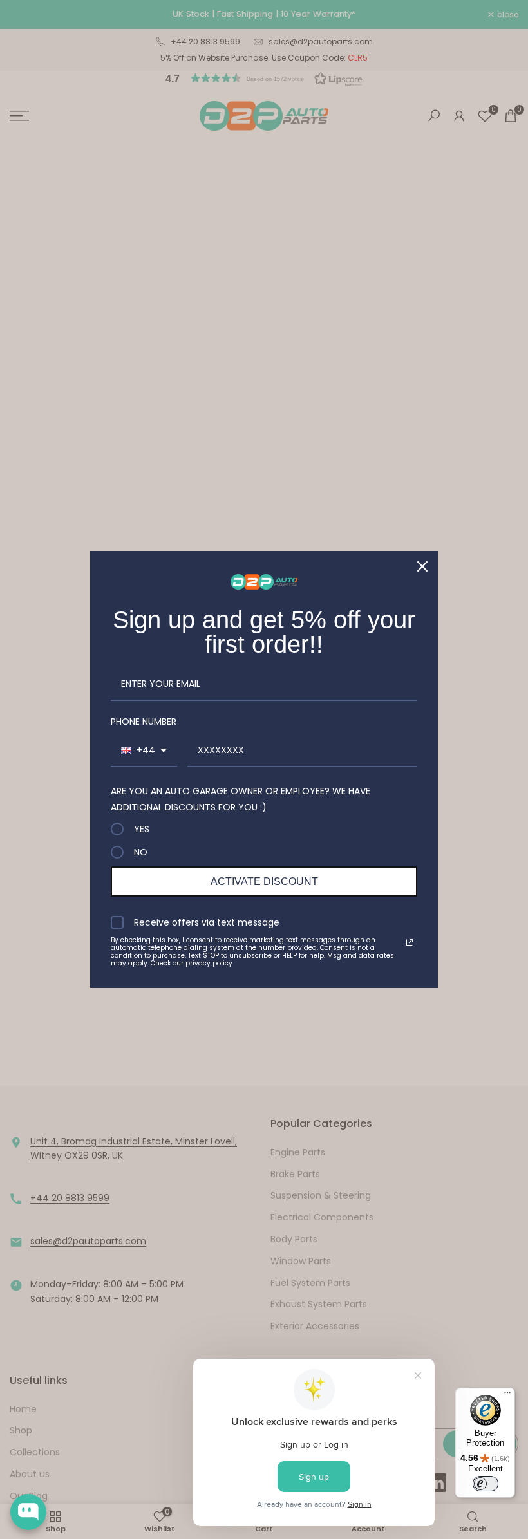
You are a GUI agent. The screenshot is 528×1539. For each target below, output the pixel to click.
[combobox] (144, 750)
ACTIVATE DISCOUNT (264, 881)
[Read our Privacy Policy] (409, 942)
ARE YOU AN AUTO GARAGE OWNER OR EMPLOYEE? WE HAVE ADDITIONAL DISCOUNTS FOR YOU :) (240, 799)
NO (140, 852)
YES (141, 829)
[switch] (485, 1483)
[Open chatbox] (28, 1512)
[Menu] (507, 1395)
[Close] (422, 566)
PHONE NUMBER (143, 721)
